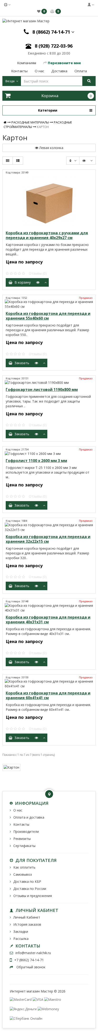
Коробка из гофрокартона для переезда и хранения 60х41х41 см (48, 695)
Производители (26, 831)
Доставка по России (29, 888)
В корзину (22, 282)
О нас (17, 810)
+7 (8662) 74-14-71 (29, 960)
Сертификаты (24, 845)
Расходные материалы (30, 122)
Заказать (21, 363)
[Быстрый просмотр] (38, 282)
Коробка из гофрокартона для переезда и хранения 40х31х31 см (48, 619)
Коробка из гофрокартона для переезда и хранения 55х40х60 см (48, 316)
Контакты (21, 824)
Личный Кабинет (26, 917)
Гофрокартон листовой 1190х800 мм (42, 389)
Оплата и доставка (28, 817)
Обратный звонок (30, 967)
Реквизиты (22, 838)
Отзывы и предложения (32, 895)
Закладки (20, 931)
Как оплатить (24, 867)
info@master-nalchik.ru (33, 953)
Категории (47, 110)
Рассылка (21, 938)
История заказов (27, 924)
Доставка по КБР (27, 881)
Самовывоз (22, 874)
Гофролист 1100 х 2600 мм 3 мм (36, 460)
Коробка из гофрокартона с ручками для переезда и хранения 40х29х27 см (47, 235)
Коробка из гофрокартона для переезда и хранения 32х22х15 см (48, 539)
